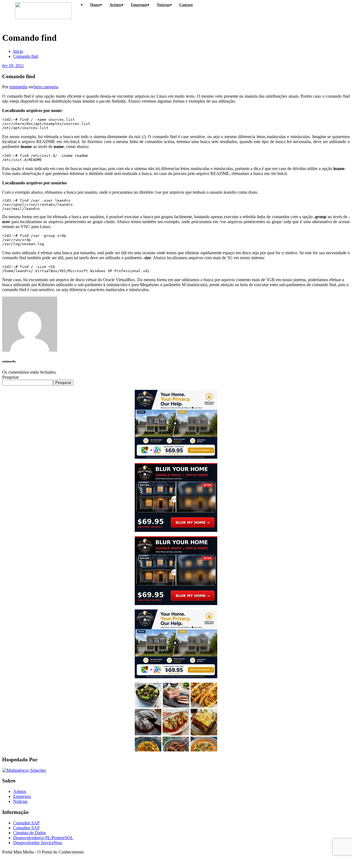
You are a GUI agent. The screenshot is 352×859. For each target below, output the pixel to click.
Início (18, 51)
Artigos (19, 791)
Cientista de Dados (29, 832)
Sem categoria (46, 86)
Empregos (22, 796)
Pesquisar (10, 377)
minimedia (18, 86)
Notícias (20, 801)
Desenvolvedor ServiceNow (37, 842)
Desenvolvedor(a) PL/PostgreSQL (43, 837)
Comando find (25, 56)
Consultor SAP (26, 822)
